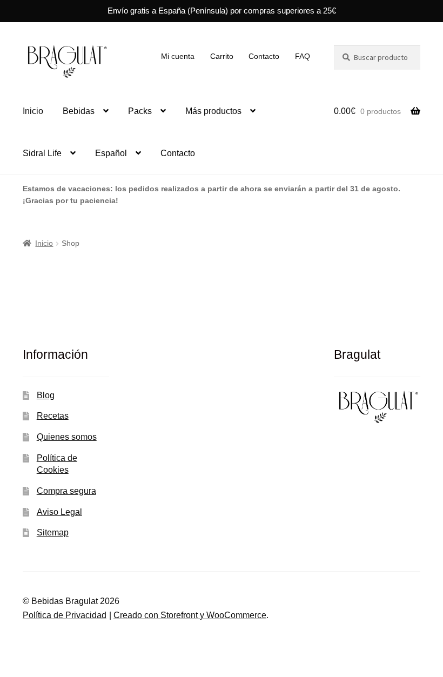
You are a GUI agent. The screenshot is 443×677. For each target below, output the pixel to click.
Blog (46, 395)
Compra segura (66, 490)
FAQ (302, 56)
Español (111, 153)
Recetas (53, 415)
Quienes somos (67, 436)
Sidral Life (42, 153)
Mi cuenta (177, 56)
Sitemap (53, 532)
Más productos (213, 111)
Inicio (33, 111)
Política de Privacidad (64, 615)
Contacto (264, 56)
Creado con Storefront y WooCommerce (189, 615)
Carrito (221, 56)
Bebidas (79, 111)
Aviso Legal (59, 512)
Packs (140, 111)
